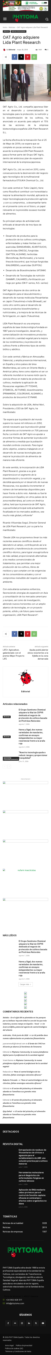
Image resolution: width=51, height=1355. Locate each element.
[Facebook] (14, 57)
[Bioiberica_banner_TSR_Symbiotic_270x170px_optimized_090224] (25, 824)
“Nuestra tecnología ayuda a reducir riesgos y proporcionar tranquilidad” (33, 755)
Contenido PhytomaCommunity (11, 758)
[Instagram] (22, 1323)
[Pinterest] (27, 57)
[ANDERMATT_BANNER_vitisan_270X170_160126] (25, 993)
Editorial (12, 50)
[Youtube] (43, 1323)
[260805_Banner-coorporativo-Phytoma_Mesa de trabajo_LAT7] (25, 996)
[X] (21, 57)
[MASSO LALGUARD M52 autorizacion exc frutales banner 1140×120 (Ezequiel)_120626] (25, 3)
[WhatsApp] (34, 57)
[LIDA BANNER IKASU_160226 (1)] (25, 912)
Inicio (5, 27)
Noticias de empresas (18, 31)
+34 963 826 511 (14, 1300)
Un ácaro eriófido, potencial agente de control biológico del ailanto (25, 1026)
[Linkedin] (29, 1323)
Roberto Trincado (10, 1080)
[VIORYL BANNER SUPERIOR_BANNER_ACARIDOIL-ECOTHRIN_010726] (25, 8)
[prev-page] (4, 766)
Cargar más (24, 984)
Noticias (12, 27)
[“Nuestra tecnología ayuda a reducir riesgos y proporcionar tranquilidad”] (9, 756)
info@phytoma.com (15, 1303)
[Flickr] (15, 1323)
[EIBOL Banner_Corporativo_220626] (25, 1000)
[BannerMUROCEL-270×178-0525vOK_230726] (25, 1003)
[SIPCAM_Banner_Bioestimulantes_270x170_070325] (25, 854)
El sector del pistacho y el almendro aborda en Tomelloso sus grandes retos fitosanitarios (22, 1091)
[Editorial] (5, 49)
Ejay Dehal (7, 1111)
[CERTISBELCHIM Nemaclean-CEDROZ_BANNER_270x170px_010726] (25, 795)
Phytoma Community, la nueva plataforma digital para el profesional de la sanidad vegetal (25, 1063)
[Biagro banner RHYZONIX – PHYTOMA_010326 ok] (25, 1007)
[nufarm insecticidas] (25, 883)
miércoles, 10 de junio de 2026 (15, 1035)
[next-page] (9, 766)
